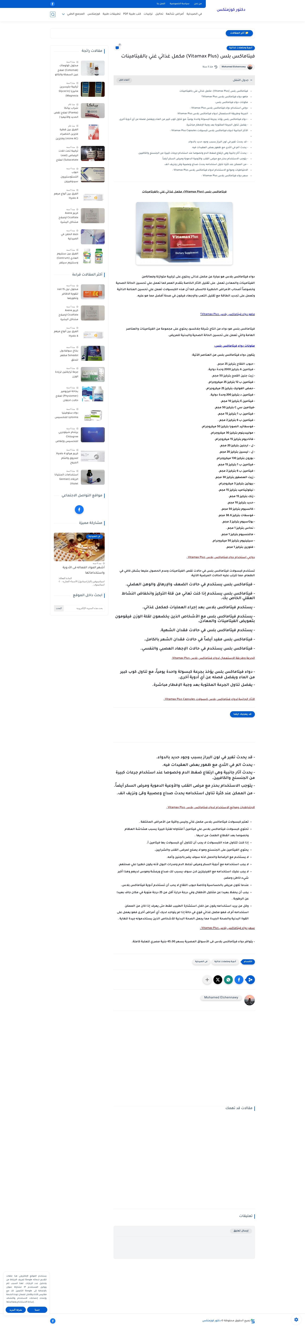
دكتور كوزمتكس (231, 10)
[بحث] (52, 14)
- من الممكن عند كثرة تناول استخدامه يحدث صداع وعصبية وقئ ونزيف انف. (206, 164)
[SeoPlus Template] (253, 1321)
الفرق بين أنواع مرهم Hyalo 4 (66, 196)
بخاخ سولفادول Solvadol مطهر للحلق (69, 356)
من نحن (198, 4)
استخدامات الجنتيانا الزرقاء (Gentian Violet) (66, 479)
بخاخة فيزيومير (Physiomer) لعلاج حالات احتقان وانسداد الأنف (67, 396)
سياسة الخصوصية (179, 4)
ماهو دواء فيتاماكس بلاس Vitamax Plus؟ (225, 97)
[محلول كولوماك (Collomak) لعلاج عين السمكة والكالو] (93, 68)
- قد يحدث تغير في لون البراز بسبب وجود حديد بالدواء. (218, 142)
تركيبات (148, 14)
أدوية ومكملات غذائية (240, 48)
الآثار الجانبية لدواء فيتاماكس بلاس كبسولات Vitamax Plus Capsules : (209, 130)
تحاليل (159, 14)
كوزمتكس (93, 14)
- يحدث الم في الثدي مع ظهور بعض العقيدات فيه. (220, 147)
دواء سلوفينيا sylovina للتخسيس (66, 415)
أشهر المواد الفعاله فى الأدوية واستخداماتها (84, 570)
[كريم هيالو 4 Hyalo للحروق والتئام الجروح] (93, 456)
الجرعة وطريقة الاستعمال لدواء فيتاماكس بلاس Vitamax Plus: (212, 113)
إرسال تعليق (241, 1231)
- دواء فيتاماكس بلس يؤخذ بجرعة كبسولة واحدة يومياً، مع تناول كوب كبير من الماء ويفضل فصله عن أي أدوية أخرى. (183, 119)
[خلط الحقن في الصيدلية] (93, 236)
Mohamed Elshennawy (234, 67)
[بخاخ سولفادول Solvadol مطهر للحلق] (93, 353)
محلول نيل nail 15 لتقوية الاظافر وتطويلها (67, 294)
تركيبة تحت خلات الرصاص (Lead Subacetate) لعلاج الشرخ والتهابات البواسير (67, 156)
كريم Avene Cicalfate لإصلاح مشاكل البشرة (68, 218)
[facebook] (52, 4)
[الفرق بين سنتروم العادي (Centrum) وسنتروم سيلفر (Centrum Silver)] (93, 256)
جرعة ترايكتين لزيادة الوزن (66, 374)
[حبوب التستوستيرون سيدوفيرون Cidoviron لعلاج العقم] (93, 174)
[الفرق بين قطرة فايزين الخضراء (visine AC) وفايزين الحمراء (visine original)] (93, 132)
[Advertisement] (184, 1061)
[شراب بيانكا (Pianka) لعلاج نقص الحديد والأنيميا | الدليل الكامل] (93, 110)
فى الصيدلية (201, 962)
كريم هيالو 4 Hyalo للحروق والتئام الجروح (67, 458)
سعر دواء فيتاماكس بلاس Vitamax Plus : (224, 176)
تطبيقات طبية (112, 14)
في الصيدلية (194, 14)
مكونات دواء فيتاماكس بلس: (231, 102)
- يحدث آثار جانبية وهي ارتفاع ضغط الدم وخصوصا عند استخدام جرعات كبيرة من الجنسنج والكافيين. (193, 153)
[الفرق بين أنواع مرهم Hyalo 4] (93, 196)
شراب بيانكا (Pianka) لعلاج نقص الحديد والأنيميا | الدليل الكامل (66, 113)
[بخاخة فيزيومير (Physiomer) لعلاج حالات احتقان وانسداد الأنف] (93, 393)
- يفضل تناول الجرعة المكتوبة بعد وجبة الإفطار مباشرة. (217, 125)
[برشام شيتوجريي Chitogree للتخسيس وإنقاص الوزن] (93, 434)
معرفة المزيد (16, 1309)
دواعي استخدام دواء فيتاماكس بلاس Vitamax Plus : (219, 108)
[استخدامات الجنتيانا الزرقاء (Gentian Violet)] (93, 477)
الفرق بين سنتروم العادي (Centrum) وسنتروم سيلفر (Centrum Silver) (67, 259)
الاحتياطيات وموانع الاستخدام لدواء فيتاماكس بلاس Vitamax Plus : (210, 170)
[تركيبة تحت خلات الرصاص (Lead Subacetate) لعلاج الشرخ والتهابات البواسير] (93, 153)
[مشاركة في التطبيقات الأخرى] (207, 979)
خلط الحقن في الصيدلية (69, 237)
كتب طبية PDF (132, 14)
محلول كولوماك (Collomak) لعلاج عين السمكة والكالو (66, 70)
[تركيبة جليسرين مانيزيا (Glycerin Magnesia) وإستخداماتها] (93, 89)
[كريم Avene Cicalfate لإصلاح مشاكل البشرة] (93, 215)
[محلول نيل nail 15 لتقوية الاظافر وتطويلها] (93, 291)
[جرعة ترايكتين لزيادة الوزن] (93, 374)
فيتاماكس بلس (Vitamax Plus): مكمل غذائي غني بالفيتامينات (214, 91)
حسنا (37, 1309)
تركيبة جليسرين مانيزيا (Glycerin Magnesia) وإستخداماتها (68, 92)
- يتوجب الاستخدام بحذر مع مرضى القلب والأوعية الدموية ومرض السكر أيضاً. (205, 159)
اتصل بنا (161, 4)
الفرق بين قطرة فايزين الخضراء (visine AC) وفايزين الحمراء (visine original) (67, 135)
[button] (239, 979)
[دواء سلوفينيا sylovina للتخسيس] (93, 415)
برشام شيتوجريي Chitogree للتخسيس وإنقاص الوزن (66, 437)
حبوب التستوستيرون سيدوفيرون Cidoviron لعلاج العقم (68, 177)
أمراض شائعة (175, 14)
